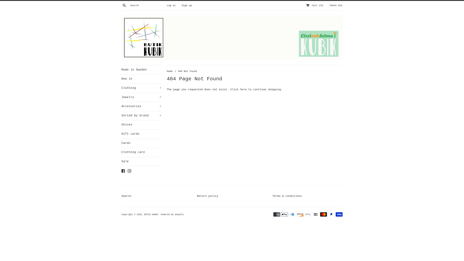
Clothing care (133, 152)
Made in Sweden (134, 69)
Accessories (141, 106)
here (243, 89)
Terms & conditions (287, 196)
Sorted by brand (141, 115)
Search (126, 196)
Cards (125, 143)
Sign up (187, 5)
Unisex (126, 124)
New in (126, 78)
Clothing (141, 88)
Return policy (207, 196)
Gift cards (130, 134)
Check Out (336, 5)
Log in (171, 5)
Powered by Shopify (172, 214)
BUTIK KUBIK (151, 214)
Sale (125, 161)
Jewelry (141, 97)
